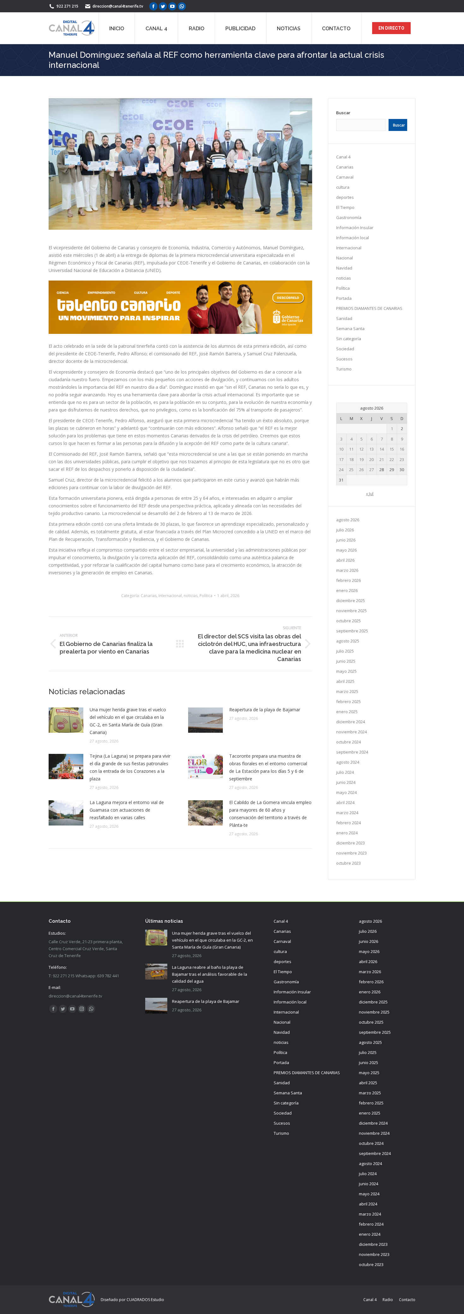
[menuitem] (116, 28)
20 (371, 459)
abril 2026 (345, 560)
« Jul (369, 493)
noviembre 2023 (351, 853)
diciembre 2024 (350, 722)
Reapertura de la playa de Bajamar (264, 710)
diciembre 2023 (350, 843)
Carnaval (345, 177)
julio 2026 (345, 530)
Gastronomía (348, 217)
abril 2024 (345, 802)
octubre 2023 (348, 863)
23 (402, 459)
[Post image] (66, 720)
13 (371, 449)
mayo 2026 (346, 550)
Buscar (343, 112)
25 (351, 469)
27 (371, 469)
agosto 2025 (347, 641)
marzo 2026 (347, 570)
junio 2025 (345, 661)
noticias (191, 595)
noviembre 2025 (351, 610)
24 (341, 469)
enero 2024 (347, 833)
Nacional (344, 258)
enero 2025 (347, 711)
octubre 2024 (348, 742)
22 (392, 459)
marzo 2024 (347, 812)
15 (392, 449)
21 (381, 459)
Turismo (344, 369)
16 (402, 449)
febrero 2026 (348, 580)
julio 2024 (345, 772)
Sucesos (344, 359)
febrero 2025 (348, 701)
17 (341, 459)
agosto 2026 (347, 520)
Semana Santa (350, 328)
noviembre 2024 (351, 732)
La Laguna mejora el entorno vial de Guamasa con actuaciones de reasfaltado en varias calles (127, 809)
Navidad (344, 268)
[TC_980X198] (180, 332)
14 (381, 449)
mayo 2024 (346, 792)
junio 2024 (345, 782)
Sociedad (345, 349)
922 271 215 (67, 6)
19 (361, 459)
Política (205, 595)
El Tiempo (345, 207)
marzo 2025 (347, 691)
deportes (345, 197)
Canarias (149, 595)
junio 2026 (345, 540)
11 (351, 449)
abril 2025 (345, 681)
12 (361, 449)
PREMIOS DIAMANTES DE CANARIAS (369, 308)
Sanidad (344, 318)
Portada (344, 298)
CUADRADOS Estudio (145, 1299)
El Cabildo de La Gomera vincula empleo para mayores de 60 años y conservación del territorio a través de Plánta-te (270, 813)
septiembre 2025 (352, 631)
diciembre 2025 (350, 600)
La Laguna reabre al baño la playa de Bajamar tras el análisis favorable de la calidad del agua (209, 974)
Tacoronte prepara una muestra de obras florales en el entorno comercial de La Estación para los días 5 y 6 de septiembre (268, 767)
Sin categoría (348, 338)
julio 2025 (345, 651)
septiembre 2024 (352, 752)
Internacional (170, 595)
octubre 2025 (348, 621)
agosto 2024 (347, 762)
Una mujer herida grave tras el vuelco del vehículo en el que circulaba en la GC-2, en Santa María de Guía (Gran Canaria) (128, 721)
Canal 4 (343, 157)
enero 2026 (347, 590)
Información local (352, 237)
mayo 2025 (346, 671)
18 (351, 459)
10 (341, 449)
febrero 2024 (348, 823)
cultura (342, 187)
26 (361, 469)
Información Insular (354, 227)
